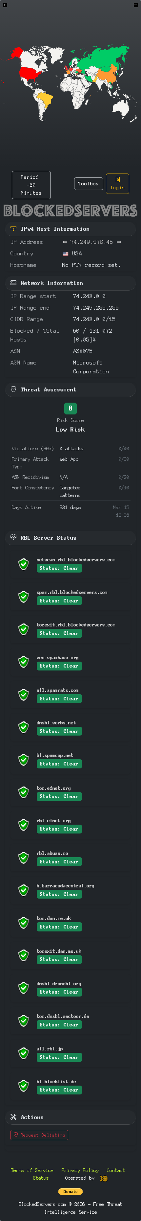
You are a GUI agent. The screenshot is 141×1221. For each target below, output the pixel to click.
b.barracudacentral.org (65, 885)
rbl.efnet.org (54, 820)
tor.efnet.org (54, 788)
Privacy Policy (80, 1170)
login (117, 187)
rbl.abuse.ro (52, 853)
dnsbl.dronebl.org (59, 983)
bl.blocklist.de (56, 1081)
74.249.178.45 (91, 242)
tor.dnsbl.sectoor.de (63, 1016)
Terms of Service (32, 1170)
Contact (116, 1170)
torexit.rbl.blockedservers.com (76, 624)
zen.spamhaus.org (58, 657)
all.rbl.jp (50, 1048)
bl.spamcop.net (55, 755)
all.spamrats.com (58, 690)
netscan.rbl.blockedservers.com (76, 559)
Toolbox (88, 183)
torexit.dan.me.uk (59, 951)
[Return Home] (70, 210)
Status (41, 1178)
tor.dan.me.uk (54, 918)
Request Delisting (41, 1135)
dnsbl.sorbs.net (56, 722)
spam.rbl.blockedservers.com (72, 592)
